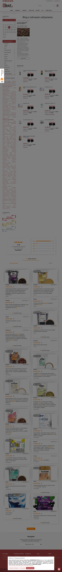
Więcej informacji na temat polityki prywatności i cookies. (21, 565)
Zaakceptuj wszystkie (30, 568)
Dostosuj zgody (22, 568)
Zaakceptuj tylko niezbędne (13, 568)
